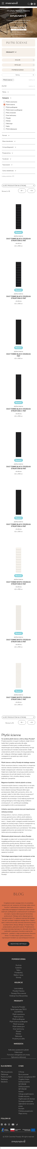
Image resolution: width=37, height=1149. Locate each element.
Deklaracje (4, 1074)
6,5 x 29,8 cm (18, 246)
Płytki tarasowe (18, 1024)
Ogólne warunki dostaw (26, 1099)
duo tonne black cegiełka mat (18, 355)
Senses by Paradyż (18, 1007)
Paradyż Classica (18, 991)
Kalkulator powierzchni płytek (18, 1050)
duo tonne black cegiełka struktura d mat (18, 297)
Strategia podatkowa (25, 1101)
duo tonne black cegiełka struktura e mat (18, 240)
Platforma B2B (6, 1077)
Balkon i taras (18, 975)
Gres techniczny (18, 1029)
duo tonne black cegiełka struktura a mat (18, 525)
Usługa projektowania (26, 1094)
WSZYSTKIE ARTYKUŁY (19, 944)
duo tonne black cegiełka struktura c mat (18, 410)
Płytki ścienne (18, 1017)
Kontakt (21, 1109)
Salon (18, 970)
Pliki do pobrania (6, 1072)
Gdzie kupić (18, 1052)
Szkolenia (4, 1082)
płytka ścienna (18, 236)
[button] (22, 191)
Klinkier (18, 1034)
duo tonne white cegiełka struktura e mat (18, 583)
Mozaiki (18, 1031)
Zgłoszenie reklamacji (18, 1057)
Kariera (20, 1092)
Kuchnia (18, 965)
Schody (18, 978)
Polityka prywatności (25, 1111)
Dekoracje (18, 1036)
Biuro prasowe (23, 1074)
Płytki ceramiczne (18, 1014)
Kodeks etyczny (23, 1096)
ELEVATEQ (18, 1012)
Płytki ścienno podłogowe (18, 1022)
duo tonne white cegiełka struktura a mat (18, 641)
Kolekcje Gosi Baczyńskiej (18, 996)
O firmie (21, 1072)
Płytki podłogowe (18, 1019)
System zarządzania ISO (26, 1077)
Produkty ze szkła (18, 1039)
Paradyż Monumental (18, 993)
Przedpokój (18, 973)
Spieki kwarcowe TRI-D (18, 1009)
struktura (18, 243)
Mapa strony (22, 1114)
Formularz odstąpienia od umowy (18, 1055)
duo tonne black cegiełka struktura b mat (18, 468)
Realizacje (4, 1079)
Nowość (18, 232)
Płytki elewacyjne (19, 1027)
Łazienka (18, 968)
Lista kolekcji (18, 989)
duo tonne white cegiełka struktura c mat (18, 698)
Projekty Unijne (23, 1079)
